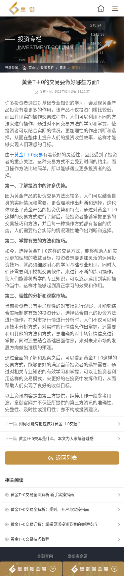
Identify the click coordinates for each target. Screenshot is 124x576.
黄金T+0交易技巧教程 (30, 539)
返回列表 (66, 458)
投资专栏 (47, 68)
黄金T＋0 (79, 68)
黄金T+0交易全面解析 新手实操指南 (42, 495)
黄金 (63, 68)
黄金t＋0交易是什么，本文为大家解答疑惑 (56, 439)
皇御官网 (45, 556)
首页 (31, 68)
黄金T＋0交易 (28, 154)
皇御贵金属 (77, 556)
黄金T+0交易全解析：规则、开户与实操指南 (50, 509)
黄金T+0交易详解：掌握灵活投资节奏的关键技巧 (54, 524)
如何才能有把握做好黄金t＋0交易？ (50, 424)
